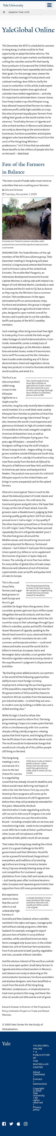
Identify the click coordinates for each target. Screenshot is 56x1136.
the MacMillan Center (40, 1064)
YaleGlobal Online (28, 30)
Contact (37, 1079)
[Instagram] (26, 1124)
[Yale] (6, 1044)
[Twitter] (12, 1124)
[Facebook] (4, 1124)
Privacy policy (37, 1108)
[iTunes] (19, 1124)
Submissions (40, 1083)
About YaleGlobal (39, 1073)
